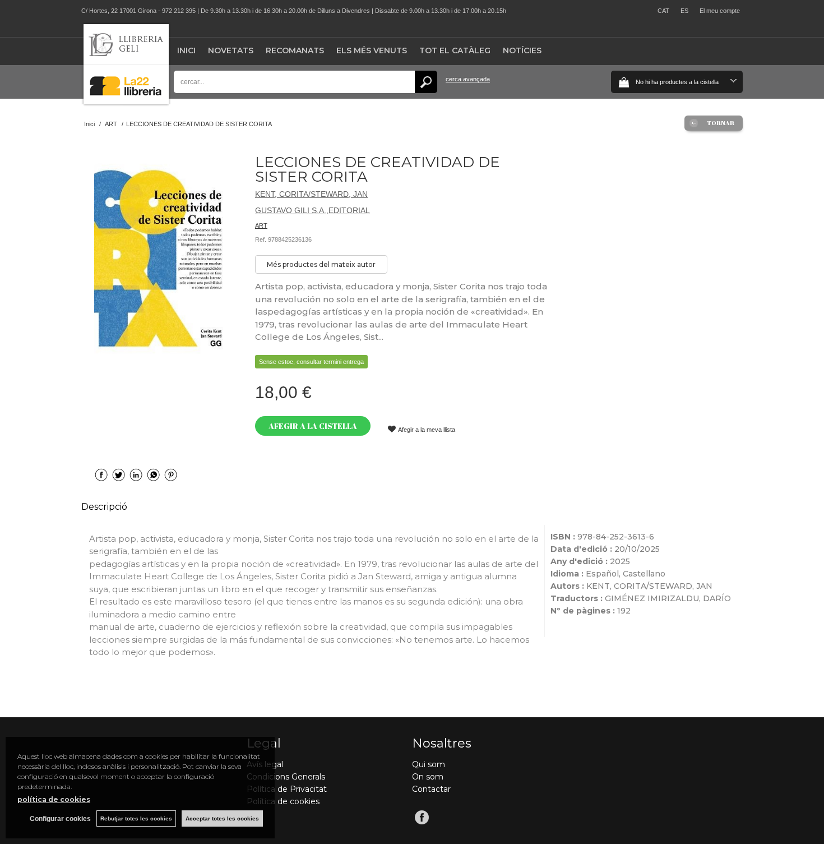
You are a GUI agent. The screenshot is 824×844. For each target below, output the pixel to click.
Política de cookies (283, 801)
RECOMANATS (295, 50)
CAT (663, 10)
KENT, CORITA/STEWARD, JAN (311, 194)
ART (261, 225)
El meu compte (720, 10)
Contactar (431, 789)
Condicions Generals (286, 777)
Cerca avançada (468, 79)
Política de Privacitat (287, 789)
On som (427, 777)
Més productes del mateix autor (321, 264)
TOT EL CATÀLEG (454, 50)
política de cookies (53, 799)
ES (684, 10)
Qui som (428, 764)
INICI (186, 50)
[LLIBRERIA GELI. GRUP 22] (126, 102)
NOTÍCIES (522, 50)
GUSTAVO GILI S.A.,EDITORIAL (312, 210)
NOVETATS (230, 50)
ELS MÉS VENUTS (371, 50)
